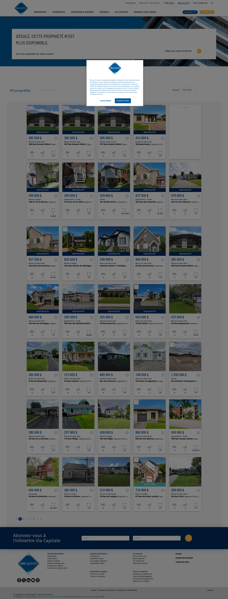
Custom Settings (105, 100)
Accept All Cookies (123, 100)
